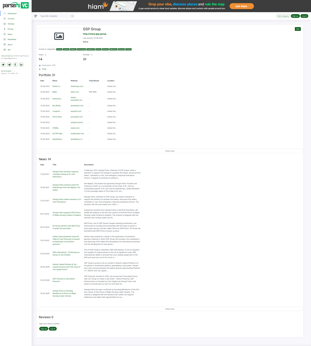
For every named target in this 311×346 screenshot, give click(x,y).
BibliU (54, 92)
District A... (56, 86)
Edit (297, 29)
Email (44, 69)
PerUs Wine (57, 117)
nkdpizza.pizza (77, 122)
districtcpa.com (77, 86)
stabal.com (75, 128)
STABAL (55, 128)
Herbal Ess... (57, 99)
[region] (16, 173)
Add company (283, 16)
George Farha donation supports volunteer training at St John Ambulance (65, 174)
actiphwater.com (77, 133)
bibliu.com (75, 92)
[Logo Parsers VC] (16, 5)
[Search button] (72, 16)
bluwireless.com (77, 106)
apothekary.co (76, 139)
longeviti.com (76, 111)
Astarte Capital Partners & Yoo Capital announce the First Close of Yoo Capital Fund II (66, 266)
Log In (304, 16)
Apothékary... (57, 139)
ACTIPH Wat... (58, 133)
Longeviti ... (57, 111)
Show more (169, 151)
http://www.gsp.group (94, 34)
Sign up (295, 16)
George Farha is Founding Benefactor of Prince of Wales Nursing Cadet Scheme (64, 293)
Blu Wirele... (57, 106)
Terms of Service (7, 56)
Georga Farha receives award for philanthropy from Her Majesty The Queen (66, 187)
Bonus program (6, 71)
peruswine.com (77, 117)
